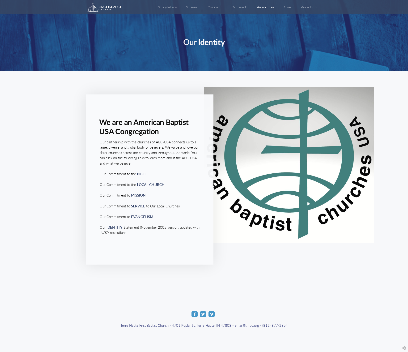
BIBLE (141, 174)
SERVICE (138, 206)
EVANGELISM (142, 217)
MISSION (138, 195)
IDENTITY (114, 227)
